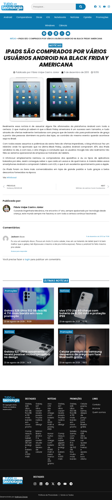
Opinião (87, 17)
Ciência (63, 25)
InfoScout (12, 177)
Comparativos (24, 17)
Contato (96, 404)
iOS (48, 17)
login (27, 259)
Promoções (102, 17)
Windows (50, 25)
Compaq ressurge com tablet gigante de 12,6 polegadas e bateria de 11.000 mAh (30, 444)
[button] (44, 33)
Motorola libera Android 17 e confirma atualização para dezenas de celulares (41, 441)
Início (13, 38)
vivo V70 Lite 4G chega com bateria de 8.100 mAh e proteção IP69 (52, 416)
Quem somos (99, 412)
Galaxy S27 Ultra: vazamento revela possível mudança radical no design (41, 414)
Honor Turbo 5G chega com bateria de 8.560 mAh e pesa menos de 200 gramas (51, 448)
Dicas (39, 17)
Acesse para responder (19, 251)
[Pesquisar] (81, 7)
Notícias (74, 17)
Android (8, 17)
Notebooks (60, 17)
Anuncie (96, 408)
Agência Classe (21, 497)
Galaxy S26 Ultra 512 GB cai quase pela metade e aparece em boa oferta (84, 445)
